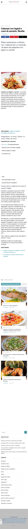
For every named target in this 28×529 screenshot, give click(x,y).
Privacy (0, 522)
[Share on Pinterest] (14, 37)
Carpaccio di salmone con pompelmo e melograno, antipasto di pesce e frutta (12, 330)
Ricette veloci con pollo (8, 498)
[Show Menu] (1, 2)
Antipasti (3, 461)
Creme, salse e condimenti (8, 469)
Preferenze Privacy (14, 517)
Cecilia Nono (5, 34)
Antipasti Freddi (5, 466)
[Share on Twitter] (23, 37)
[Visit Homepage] (14, 2)
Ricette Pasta (4, 490)
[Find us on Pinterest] (14, 525)
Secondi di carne (5, 500)
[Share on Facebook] (5, 37)
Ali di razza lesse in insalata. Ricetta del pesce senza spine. (13, 355)
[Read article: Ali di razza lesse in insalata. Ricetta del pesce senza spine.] (14, 345)
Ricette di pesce (7, 25)
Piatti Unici (4, 479)
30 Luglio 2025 (13, 34)
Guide (2, 474)
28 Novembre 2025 (12, 332)
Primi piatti (4, 482)
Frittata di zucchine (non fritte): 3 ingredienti (10, 445)
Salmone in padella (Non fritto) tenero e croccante (12, 380)
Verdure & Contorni (6, 503)
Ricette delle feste (6, 485)
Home (2, 25)
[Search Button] (26, 2)
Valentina (6, 307)
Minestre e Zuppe (5, 477)
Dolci (2, 471)
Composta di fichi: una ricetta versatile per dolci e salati (13, 443)
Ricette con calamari (8, 279)
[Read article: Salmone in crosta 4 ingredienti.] (14, 296)
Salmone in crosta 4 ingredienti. (10, 305)
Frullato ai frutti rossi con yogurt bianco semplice (11, 440)
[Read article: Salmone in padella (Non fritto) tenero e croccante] (14, 370)
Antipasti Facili (5, 463)
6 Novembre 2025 (11, 357)
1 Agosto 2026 (11, 307)
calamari (5, 144)
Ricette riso (4, 493)
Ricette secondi (5, 495)
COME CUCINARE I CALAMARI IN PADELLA (10, 132)
